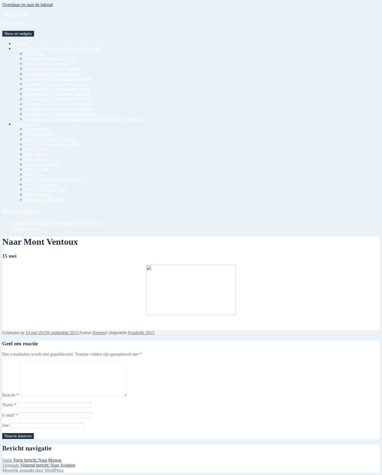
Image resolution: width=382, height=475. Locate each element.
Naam (9, 404)
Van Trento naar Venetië (46, 63)
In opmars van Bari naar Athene (53, 73)
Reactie (10, 395)
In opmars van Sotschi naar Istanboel (57, 93)
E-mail (9, 415)
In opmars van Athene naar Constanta (58, 78)
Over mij (21, 43)
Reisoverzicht (37, 129)
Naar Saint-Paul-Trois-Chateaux (53, 179)
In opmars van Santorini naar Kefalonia (59, 108)
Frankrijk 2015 (26, 124)
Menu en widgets (18, 34)
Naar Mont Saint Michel (46, 199)
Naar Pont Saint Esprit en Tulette (53, 144)
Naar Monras (36, 159)
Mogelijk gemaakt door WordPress (32, 470)
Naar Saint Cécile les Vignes (50, 139)
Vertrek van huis (39, 134)
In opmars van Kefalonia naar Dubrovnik (61, 113)
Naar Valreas (36, 154)
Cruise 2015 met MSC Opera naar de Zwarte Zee (57, 48)
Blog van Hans (15, 14)
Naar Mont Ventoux (42, 164)
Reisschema (35, 53)
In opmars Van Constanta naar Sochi (57, 83)
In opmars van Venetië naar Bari (53, 68)
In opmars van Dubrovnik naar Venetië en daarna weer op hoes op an (86, 119)
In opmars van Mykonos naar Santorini (59, 103)
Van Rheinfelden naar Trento (50, 58)
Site (5, 425)
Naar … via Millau (41, 184)
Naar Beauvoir (38, 194)
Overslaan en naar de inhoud (27, 4)
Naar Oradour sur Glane (46, 189)
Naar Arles (34, 174)
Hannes (99, 332)
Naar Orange (36, 149)
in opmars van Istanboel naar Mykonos (59, 98)
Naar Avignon (37, 169)
